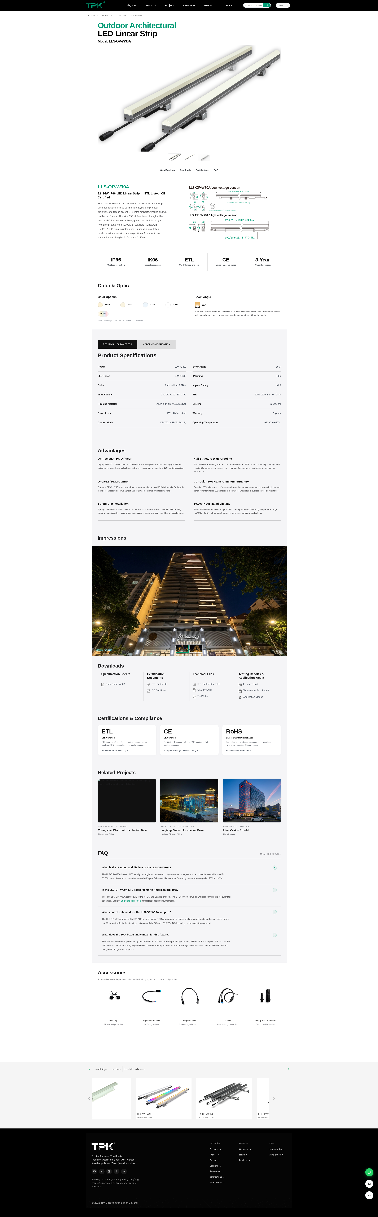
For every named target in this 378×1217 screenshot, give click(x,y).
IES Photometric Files (208, 684)
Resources (189, 5)
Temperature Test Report (256, 690)
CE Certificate (159, 690)
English (280, 5)
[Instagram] (109, 1171)
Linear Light (121, 15)
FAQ (216, 170)
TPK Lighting (92, 15)
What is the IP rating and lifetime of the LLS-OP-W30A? (136, 867)
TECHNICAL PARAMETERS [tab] (117, 344)
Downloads (185, 170)
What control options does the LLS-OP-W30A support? (136, 912)
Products (150, 5)
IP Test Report (250, 684)
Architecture (107, 15)
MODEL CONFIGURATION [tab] (156, 344)
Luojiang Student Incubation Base (182, 830)
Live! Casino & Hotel (236, 830)
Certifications (202, 170)
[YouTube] (94, 1171)
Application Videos (253, 697)
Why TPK (131, 5)
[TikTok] (116, 1171)
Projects (170, 5)
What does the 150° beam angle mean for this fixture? (136, 934)
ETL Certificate (159, 684)
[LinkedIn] (369, 1195)
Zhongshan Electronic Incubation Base (122, 830)
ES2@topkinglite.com (131, 900)
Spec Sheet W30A (115, 684)
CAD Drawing (204, 689)
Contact (227, 5)
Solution (208, 5)
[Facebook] (102, 1171)
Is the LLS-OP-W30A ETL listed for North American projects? (140, 889)
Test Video (202, 696)
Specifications (167, 170)
